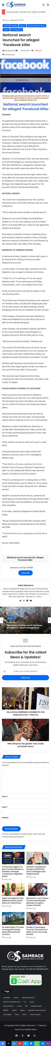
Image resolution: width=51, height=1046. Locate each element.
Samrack (42, 1025)
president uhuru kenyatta (37, 1010)
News (6, 30)
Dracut (16, 997)
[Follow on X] (15, 50)
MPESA (5, 1010)
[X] (23, 600)
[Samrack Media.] (16, 5)
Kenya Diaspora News (36, 26)
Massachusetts (36, 1006)
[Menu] (3, 5)
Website (5, 818)
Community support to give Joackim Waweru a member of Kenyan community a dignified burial (12, 871)
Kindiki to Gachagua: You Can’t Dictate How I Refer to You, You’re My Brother (37, 931)
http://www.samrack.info (11, 1002)
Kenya (22, 26)
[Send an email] (16, 50)
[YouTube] (30, 600)
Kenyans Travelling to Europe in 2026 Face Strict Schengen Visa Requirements (36, 870)
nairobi (14, 1010)
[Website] (20, 600)
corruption (6, 997)
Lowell (19, 1006)
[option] (25, 620)
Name (5, 796)
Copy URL (25, 573)
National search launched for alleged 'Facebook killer (26, 558)
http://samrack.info (28, 997)
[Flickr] (27, 600)
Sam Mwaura (9, 50)
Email (5, 807)
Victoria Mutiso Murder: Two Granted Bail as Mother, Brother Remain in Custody (23, 626)
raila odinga (7, 1014)
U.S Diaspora (17, 30)
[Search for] (48, 5)
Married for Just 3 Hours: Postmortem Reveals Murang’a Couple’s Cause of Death (37, 902)
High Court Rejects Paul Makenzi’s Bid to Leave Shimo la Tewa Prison (12, 900)
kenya (32, 1002)
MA (26, 1006)
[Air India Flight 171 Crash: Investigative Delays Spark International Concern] (13, 918)
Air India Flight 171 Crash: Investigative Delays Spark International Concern (13, 931)
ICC (25, 1002)
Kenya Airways (8, 1006)
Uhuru (24, 1014)
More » (39, 597)
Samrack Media (30, 1029)
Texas (17, 1014)
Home (6, 20)
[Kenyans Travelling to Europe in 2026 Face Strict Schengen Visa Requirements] (37, 858)
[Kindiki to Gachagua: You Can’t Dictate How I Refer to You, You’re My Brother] (37, 918)
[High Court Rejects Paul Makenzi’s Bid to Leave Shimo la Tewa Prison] (13, 889)
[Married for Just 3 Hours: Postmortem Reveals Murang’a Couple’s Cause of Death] (37, 889)
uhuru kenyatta (35, 1014)
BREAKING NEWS (17, 20)
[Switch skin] (43, 5)
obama (22, 1010)
